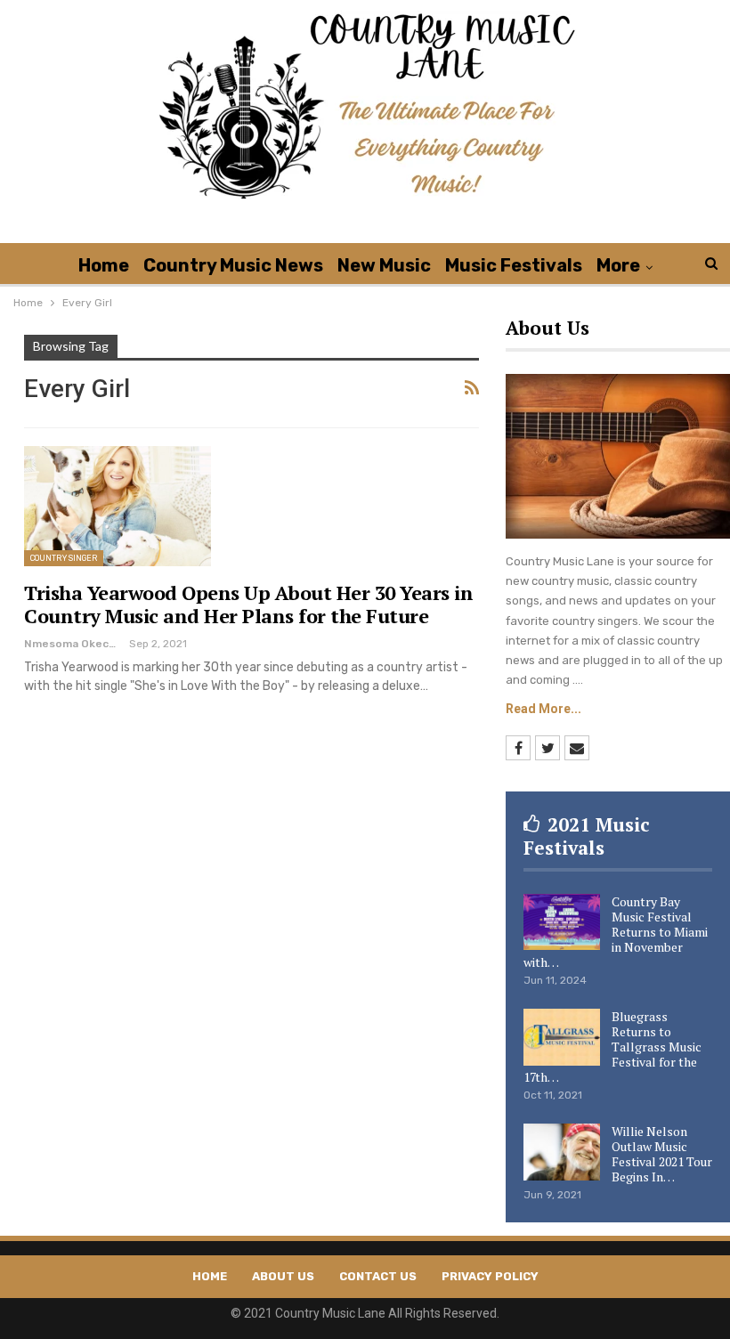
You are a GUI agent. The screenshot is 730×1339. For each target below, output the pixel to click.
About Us (283, 1276)
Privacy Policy (490, 1276)
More (618, 265)
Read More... (543, 709)
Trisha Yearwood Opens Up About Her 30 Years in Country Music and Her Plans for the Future (248, 604)
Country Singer (63, 558)
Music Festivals (513, 265)
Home (103, 265)
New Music (384, 265)
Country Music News (233, 265)
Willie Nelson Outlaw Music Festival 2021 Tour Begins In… (662, 1154)
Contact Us (378, 1276)
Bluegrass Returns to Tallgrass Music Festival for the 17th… (612, 1046)
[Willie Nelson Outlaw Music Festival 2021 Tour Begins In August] (561, 1152)
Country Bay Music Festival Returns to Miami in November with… (615, 931)
